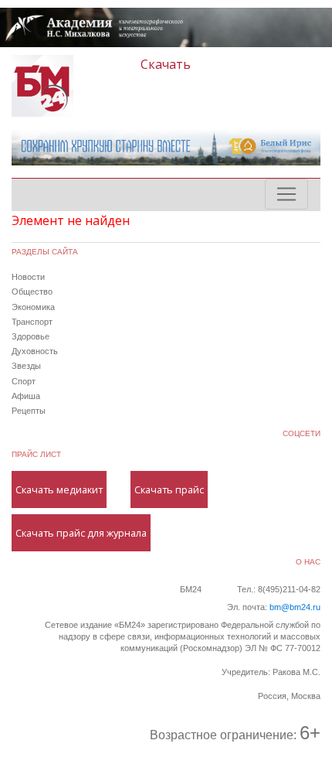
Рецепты (29, 410)
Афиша (26, 396)
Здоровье (30, 336)
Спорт (24, 381)
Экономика (33, 307)
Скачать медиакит (59, 489)
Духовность (35, 351)
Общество (32, 291)
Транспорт (32, 321)
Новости (28, 276)
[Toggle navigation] (286, 194)
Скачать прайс (169, 489)
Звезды (26, 365)
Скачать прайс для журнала (81, 533)
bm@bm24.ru (294, 607)
